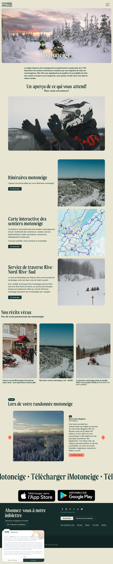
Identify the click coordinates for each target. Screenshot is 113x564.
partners (12, 536)
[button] (81, 182)
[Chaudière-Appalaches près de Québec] (7, 4)
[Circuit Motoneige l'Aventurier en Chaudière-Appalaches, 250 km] (56, 123)
